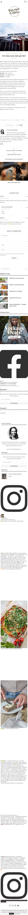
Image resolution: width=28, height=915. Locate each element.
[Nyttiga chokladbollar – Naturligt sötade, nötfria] (4, 306)
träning (23, 119)
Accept (11, 913)
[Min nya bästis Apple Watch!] (14, 171)
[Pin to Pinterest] (20, 125)
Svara (27, 196)
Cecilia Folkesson (12, 130)
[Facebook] (10, 905)
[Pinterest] (15, 905)
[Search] (26, 2)
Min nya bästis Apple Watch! (14, 182)
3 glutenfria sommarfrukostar (16, 278)
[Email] (18, 905)
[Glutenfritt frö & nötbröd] (4, 293)
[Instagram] (13, 905)
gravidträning (17, 119)
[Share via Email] (21, 125)
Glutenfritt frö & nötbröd (15, 291)
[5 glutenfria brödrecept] (4, 299)
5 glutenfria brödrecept (15, 297)
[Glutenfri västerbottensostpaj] (4, 286)
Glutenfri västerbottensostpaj (16, 284)
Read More (17, 913)
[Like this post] (17, 125)
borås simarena (4, 119)
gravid (10, 119)
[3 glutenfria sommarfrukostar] (4, 280)
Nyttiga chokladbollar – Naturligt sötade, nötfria (17, 305)
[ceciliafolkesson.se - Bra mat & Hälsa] (8, 382)
